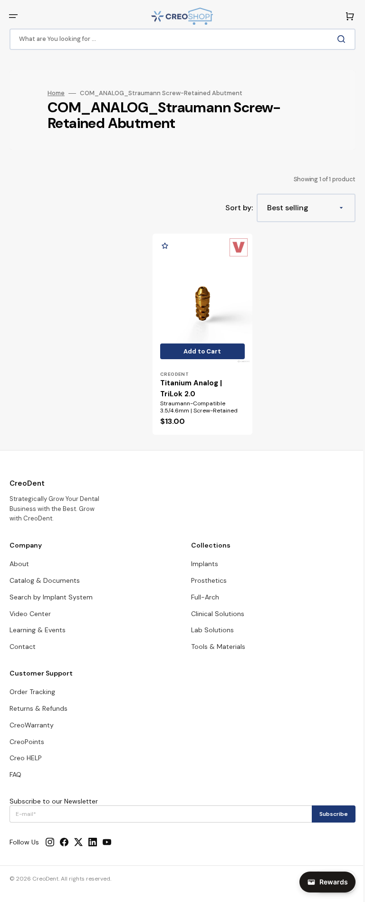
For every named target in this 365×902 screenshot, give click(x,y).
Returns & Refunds (38, 708)
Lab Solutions (209, 630)
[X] (78, 842)
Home (56, 93)
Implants (201, 563)
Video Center (30, 613)
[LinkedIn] (92, 842)
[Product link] (201, 332)
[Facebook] (64, 842)
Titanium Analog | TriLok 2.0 (191, 384)
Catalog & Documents (45, 580)
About (19, 563)
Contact (23, 646)
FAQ (15, 774)
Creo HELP (26, 758)
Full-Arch (202, 597)
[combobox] (179, 39)
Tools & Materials (215, 646)
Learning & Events (38, 630)
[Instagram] (50, 842)
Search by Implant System (51, 597)
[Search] (336, 39)
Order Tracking (32, 691)
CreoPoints (27, 741)
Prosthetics (205, 580)
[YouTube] (107, 842)
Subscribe (326, 814)
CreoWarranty (32, 725)
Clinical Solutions (214, 613)
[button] (13, 16)
